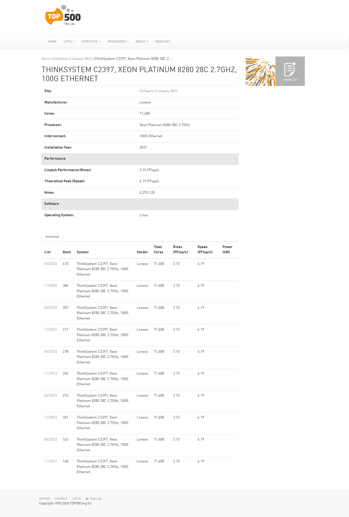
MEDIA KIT (162, 41)
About (141, 41)
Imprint (45, 499)
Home (52, 41)
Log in (76, 499)
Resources (117, 41)
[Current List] (290, 71)
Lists (68, 41)
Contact (61, 499)
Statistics (90, 41)
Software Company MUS (73, 59)
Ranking (52, 237)
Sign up (95, 498)
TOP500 (260, 71)
